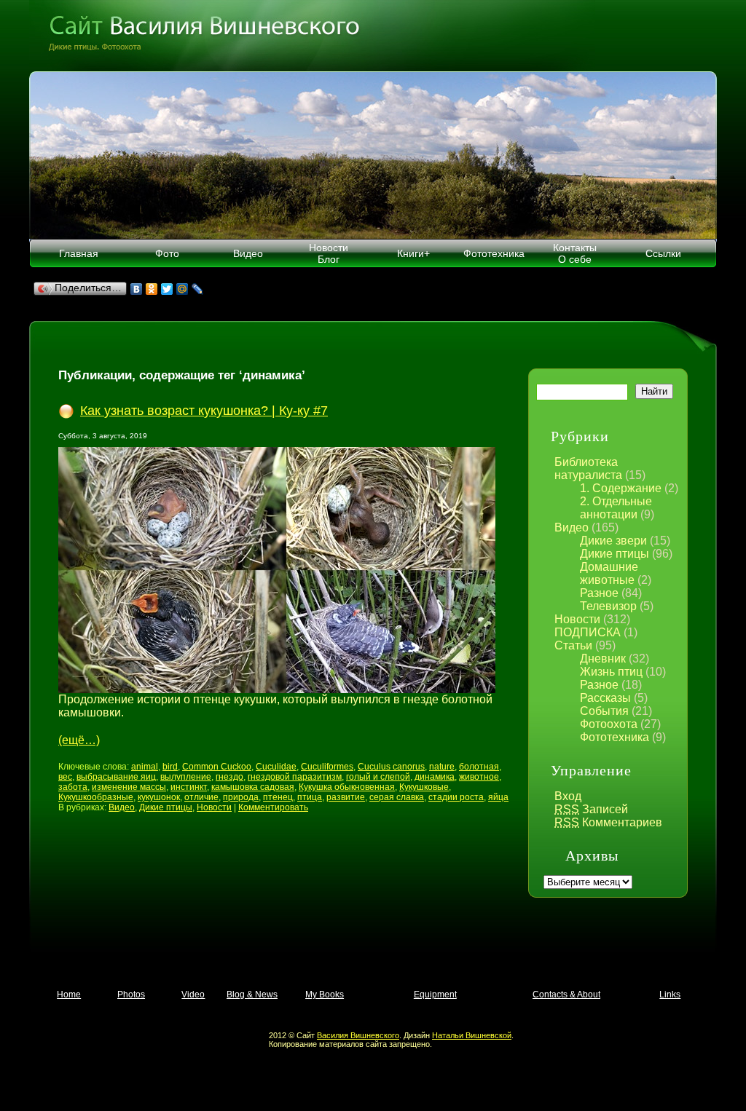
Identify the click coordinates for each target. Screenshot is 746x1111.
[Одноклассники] (152, 289)
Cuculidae (276, 767)
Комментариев (608, 822)
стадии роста (456, 797)
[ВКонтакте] (136, 289)
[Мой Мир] (182, 289)
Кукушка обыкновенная (347, 787)
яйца (498, 797)
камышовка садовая (252, 787)
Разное (599, 593)
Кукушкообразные (95, 797)
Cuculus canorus (391, 767)
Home (69, 994)
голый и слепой (378, 777)
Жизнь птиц (611, 671)
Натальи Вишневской (471, 1035)
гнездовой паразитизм (295, 777)
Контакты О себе (575, 253)
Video (193, 994)
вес (65, 777)
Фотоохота (608, 724)
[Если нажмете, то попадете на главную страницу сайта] (373, 35)
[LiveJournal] (197, 289)
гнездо (229, 777)
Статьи (573, 645)
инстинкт (188, 787)
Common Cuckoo (216, 767)
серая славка (396, 797)
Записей (591, 809)
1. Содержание (620, 488)
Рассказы (605, 698)
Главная (78, 253)
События (604, 711)
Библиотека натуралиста (588, 468)
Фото (167, 253)
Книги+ (413, 253)
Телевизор (608, 606)
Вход (567, 796)
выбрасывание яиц (116, 777)
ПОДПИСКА (587, 632)
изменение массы (129, 787)
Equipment (435, 994)
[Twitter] (167, 289)
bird (170, 767)
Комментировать (273, 807)
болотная (479, 767)
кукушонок (159, 797)
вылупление (185, 777)
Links (669, 994)
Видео (248, 253)
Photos (131, 994)
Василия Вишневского (358, 1035)
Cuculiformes (327, 767)
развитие (345, 797)
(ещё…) (79, 740)
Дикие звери (613, 540)
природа (241, 797)
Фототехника (494, 253)
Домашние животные (609, 573)
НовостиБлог (328, 253)
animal (144, 767)
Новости (577, 619)
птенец (278, 797)
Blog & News (252, 994)
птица (309, 797)
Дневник (603, 658)
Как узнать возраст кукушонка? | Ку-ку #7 (204, 410)
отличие (201, 797)
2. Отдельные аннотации (616, 508)
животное (479, 777)
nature (442, 767)
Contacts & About (566, 994)
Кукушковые (424, 787)
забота (72, 787)
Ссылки (663, 253)
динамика (435, 777)
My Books (324, 994)
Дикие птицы (614, 553)
